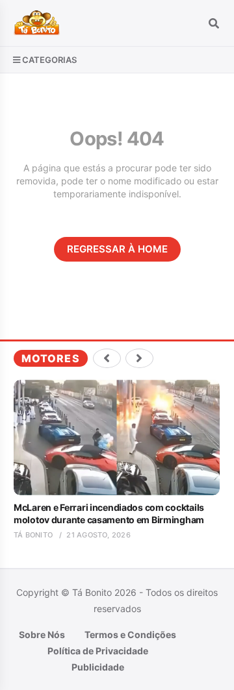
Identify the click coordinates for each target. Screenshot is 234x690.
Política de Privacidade (97, 650)
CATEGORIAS (49, 60)
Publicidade (98, 666)
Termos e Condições (130, 634)
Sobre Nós (42, 634)
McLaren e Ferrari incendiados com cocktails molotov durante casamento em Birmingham (109, 513)
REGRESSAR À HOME (117, 249)
